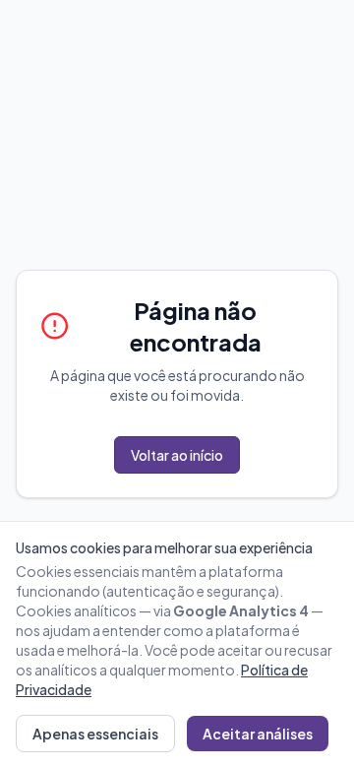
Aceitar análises (258, 733)
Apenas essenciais (95, 733)
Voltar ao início (177, 455)
